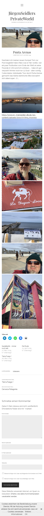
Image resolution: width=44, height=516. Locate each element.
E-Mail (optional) (6, 453)
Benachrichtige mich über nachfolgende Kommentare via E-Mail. (23, 473)
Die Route (25, 346)
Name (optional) (6, 442)
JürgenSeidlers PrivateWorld (22, 15)
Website (4, 463)
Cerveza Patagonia (9, 389)
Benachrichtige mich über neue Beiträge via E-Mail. (19, 478)
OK (26, 514)
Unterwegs (16, 371)
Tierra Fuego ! (6, 356)
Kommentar (5, 413)
